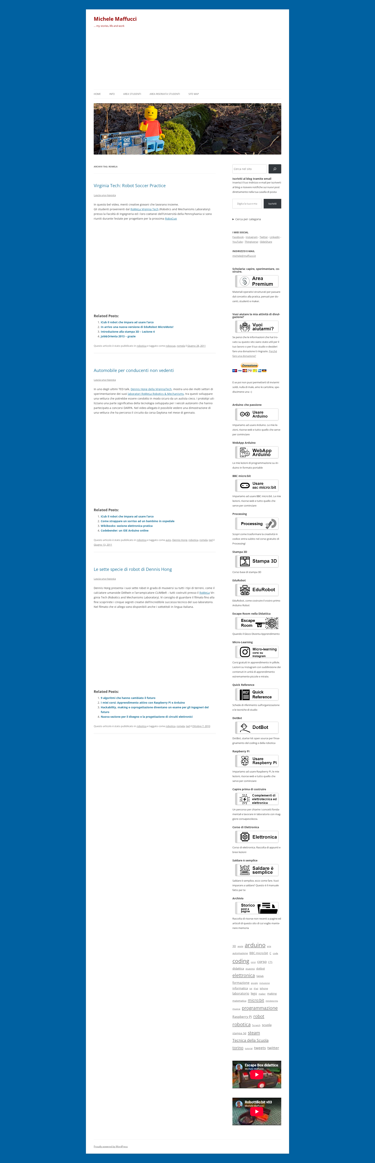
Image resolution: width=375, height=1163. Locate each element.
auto (168, 540)
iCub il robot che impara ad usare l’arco (127, 322)
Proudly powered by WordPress (111, 1146)
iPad (256, 988)
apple (240, 946)
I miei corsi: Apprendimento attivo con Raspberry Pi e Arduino (143, 702)
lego (254, 993)
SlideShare (266, 241)
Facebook (238, 237)
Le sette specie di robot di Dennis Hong (133, 569)
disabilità (250, 968)
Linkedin (275, 237)
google (254, 983)
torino (237, 1047)
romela (181, 346)
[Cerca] (275, 168)
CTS (270, 962)
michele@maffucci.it (244, 256)
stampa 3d (239, 1033)
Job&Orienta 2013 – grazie (118, 336)
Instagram (252, 237)
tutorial (249, 1048)
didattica (238, 968)
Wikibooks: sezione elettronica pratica (127, 526)
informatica (240, 988)
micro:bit (256, 1000)
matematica (239, 1000)
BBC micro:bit (258, 953)
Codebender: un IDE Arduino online (124, 530)
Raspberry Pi (242, 1016)
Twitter (264, 237)
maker (262, 993)
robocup (171, 346)
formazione (240, 983)
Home (97, 94)
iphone (264, 988)
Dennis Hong (179, 540)
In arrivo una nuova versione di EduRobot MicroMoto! (137, 327)
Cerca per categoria (248, 219)
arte (269, 946)
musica (236, 1008)
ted (211, 540)
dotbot (260, 968)
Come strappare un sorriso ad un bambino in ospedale (137, 521)
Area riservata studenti (165, 94)
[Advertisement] (187, 60)
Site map (193, 94)
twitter (273, 1047)
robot (258, 1016)
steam (254, 1032)
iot (250, 988)
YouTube (237, 241)
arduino (255, 945)
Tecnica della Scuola (250, 1040)
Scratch (256, 1025)
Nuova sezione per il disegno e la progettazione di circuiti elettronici (147, 716)
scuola (266, 1025)
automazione (240, 953)
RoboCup (171, 218)
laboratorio (240, 993)
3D (234, 946)
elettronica (243, 975)
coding (240, 961)
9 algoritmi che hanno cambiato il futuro (128, 698)
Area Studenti (132, 94)
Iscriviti (272, 203)
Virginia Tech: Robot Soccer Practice (130, 185)
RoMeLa (204, 593)
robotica (141, 346)
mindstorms (272, 1000)
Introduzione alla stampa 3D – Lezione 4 (128, 331)
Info (112, 94)
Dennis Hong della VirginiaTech (151, 389)
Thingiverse (251, 241)
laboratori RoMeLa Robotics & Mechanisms (156, 394)
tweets (260, 1047)
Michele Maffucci (115, 18)
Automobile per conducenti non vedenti (134, 370)
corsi (253, 962)
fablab (260, 976)
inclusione (264, 983)
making (272, 993)
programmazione (260, 1008)
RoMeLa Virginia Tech (144, 209)
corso (262, 961)
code (275, 953)
